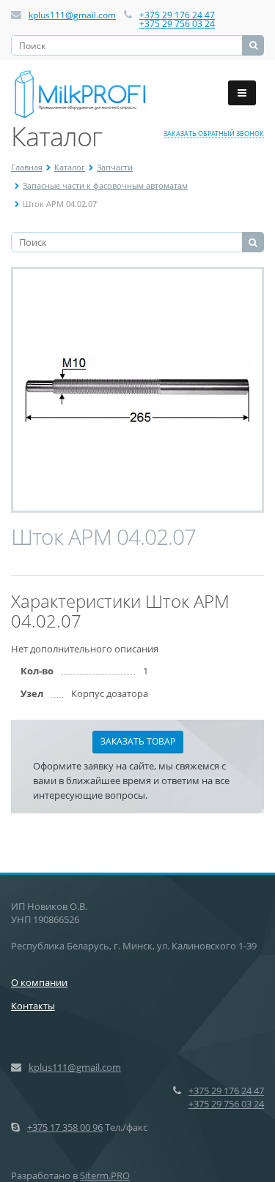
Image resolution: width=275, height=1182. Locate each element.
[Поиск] (253, 45)
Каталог (69, 167)
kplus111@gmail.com (72, 15)
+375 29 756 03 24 (177, 24)
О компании (39, 982)
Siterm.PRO (105, 1175)
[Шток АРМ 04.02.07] (138, 389)
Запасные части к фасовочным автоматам (105, 185)
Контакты (33, 1005)
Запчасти (115, 167)
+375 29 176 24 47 (177, 15)
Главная (27, 167)
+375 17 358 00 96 (65, 1127)
